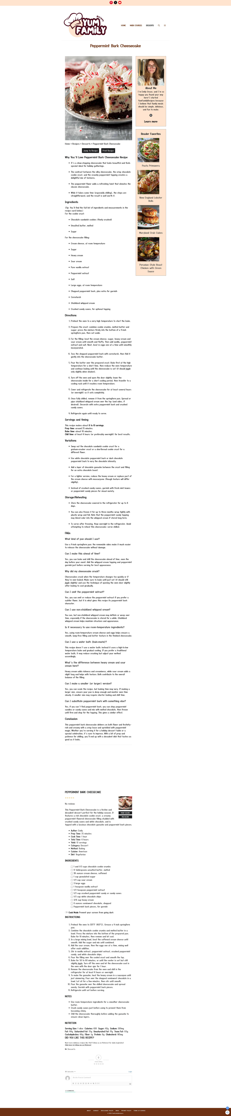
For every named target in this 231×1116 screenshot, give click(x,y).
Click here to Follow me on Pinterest (78, 1045)
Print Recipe (108, 150)
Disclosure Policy (107, 1110)
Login (130, 1071)
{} (95, 1083)
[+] (98, 1083)
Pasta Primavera (151, 165)
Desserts (150, 25)
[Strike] (81, 1083)
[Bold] (73, 1083)
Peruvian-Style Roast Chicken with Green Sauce (151, 268)
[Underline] (78, 1083)
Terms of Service (139, 1110)
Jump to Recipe (90, 150)
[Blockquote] (88, 1083)
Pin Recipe (125, 817)
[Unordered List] (86, 1083)
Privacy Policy (126, 1110)
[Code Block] (91, 1083)
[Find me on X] (151, 115)
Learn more (150, 121)
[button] (159, 25)
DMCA (117, 1110)
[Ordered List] (83, 1083)
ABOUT (89, 1110)
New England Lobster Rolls (151, 199)
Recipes (76, 143)
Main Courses (136, 25)
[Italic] (76, 1083)
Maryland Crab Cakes (151, 232)
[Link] (93, 1083)
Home (123, 25)
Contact (96, 1110)
